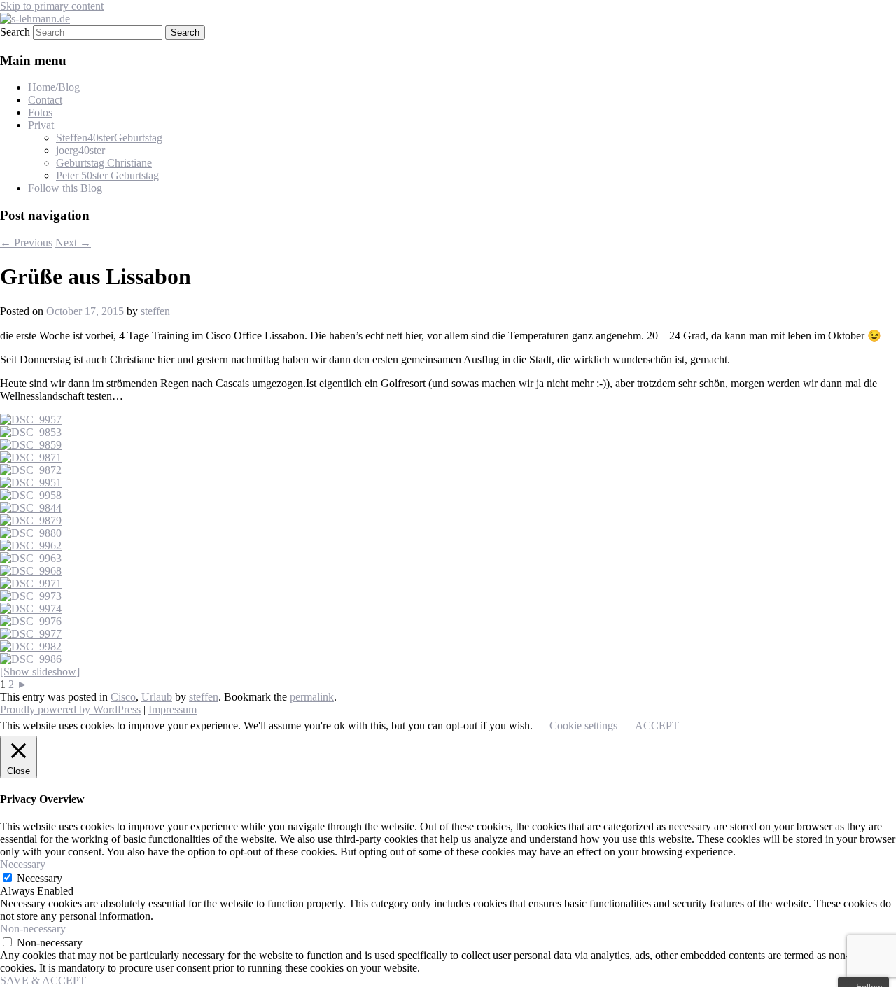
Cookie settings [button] (583, 726)
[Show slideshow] (40, 672)
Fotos (40, 112)
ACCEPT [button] (657, 726)
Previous (26, 242)
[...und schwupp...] (31, 470)
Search (15, 32)
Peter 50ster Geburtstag (107, 175)
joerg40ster (80, 150)
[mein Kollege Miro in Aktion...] (31, 495)
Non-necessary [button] (33, 928)
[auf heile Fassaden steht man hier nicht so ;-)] (31, 571)
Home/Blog (54, 87)
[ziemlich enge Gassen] (31, 558)
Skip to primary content (52, 6)
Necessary (39, 878)
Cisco (123, 697)
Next (73, 242)
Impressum (172, 709)
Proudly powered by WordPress (70, 709)
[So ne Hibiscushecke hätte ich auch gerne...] (31, 420)
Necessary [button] (23, 864)
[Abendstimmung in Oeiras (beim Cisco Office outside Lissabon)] (31, 432)
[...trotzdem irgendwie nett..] (31, 583)
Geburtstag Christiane (104, 163)
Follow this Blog (65, 188)
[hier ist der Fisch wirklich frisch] (31, 457)
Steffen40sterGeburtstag (109, 138)
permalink (312, 697)
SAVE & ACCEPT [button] (43, 980)
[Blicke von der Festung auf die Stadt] (31, 634)
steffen (155, 311)
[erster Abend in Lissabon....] (31, 546)
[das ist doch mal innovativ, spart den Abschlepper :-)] (31, 621)
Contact (45, 100)
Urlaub (156, 697)
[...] (31, 483)
